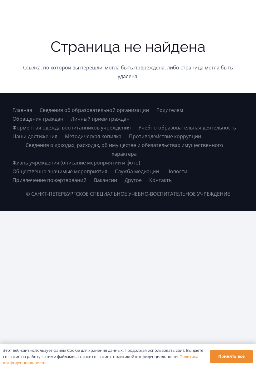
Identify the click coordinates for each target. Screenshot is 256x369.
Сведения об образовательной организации (94, 110)
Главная (22, 110)
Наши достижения (34, 136)
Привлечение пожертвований (49, 180)
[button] (238, 12)
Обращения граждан (37, 118)
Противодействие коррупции (165, 136)
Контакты (161, 180)
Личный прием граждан (100, 118)
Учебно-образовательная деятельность (187, 127)
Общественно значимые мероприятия (59, 171)
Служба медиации (137, 171)
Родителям (169, 110)
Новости (176, 171)
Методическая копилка (93, 136)
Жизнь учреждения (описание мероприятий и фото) (76, 162)
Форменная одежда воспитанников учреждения (71, 127)
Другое (133, 180)
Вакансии (105, 180)
